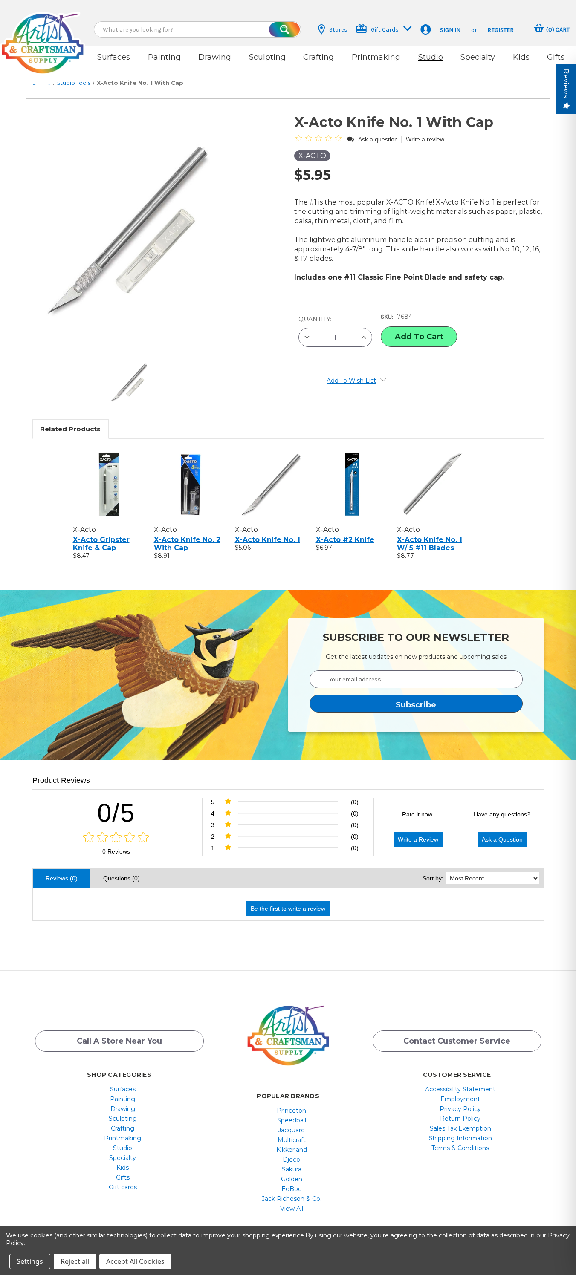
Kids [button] (521, 57)
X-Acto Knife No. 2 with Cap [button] (187, 544)
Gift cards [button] (123, 1187)
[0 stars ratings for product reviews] (116, 838)
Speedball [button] (291, 1120)
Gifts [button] (555, 57)
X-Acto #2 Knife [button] (345, 540)
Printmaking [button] (376, 57)
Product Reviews (61, 780)
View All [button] (291, 1208)
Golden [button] (291, 1179)
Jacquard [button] (291, 1130)
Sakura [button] (291, 1169)
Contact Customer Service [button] (456, 1041)
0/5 (116, 813)
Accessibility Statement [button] (460, 1089)
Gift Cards (385, 29)
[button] (42, 35)
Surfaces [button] (113, 57)
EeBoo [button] (291, 1189)
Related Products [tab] (70, 429)
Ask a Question (502, 839)
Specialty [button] (477, 57)
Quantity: (314, 319)
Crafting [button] (318, 57)
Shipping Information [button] (460, 1138)
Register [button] (500, 30)
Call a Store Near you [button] (119, 1041)
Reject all (75, 1261)
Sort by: (433, 878)
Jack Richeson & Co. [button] (291, 1199)
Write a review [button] (425, 139)
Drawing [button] (214, 57)
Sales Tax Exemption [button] (460, 1128)
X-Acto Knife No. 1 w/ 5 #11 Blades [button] (429, 544)
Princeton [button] (291, 1110)
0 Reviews (116, 851)
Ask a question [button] (378, 139)
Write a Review (418, 839)
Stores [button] (338, 29)
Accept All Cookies (135, 1261)
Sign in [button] (450, 30)
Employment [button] (460, 1099)
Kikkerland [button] (291, 1150)
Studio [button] (430, 57)
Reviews (566, 83)
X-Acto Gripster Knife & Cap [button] (101, 544)
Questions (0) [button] (121, 878)
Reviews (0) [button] (62, 878)
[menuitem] (122, 1089)
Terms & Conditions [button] (460, 1148)
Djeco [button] (291, 1159)
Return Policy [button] (460, 1118)
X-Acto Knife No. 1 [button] (267, 540)
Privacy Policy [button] (460, 1109)
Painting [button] (164, 57)
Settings (30, 1261)
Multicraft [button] (292, 1140)
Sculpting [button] (267, 57)
